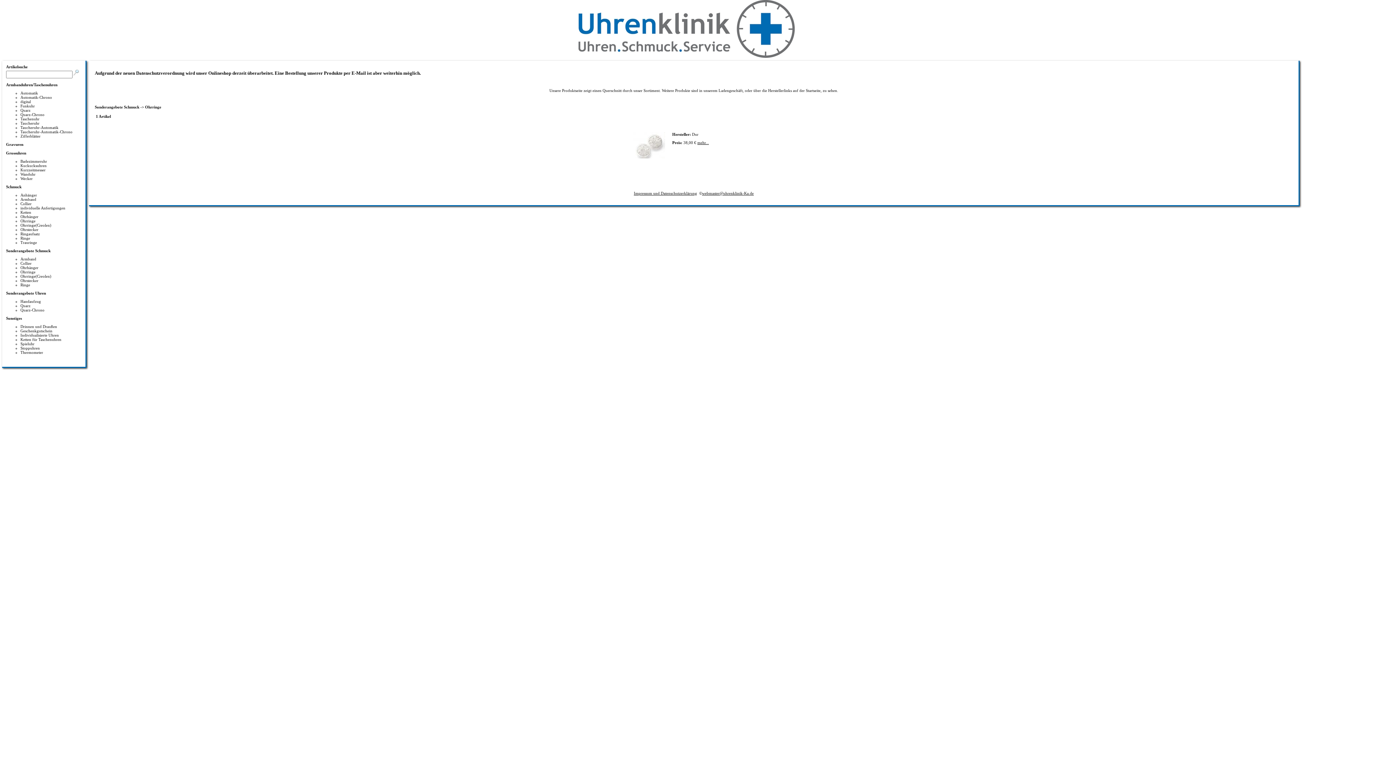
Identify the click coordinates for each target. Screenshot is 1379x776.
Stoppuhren (30, 348)
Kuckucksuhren (33, 165)
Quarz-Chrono (32, 114)
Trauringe (28, 242)
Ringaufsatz (30, 234)
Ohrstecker (29, 229)
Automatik (29, 93)
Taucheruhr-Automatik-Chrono (46, 132)
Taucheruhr (30, 123)
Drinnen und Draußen (38, 326)
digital (25, 102)
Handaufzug (30, 301)
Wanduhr (28, 174)
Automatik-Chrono (36, 97)
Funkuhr (27, 106)
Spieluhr (27, 344)
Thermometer (31, 352)
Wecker (26, 178)
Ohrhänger (29, 216)
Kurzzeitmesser (33, 170)
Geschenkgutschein (36, 331)
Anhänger (28, 195)
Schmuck (14, 187)
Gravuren (14, 144)
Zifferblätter (30, 136)
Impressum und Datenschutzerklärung (665, 193)
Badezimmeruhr (33, 161)
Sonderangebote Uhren (26, 293)
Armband (28, 199)
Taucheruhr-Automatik (39, 127)
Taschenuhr (30, 119)
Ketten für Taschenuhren (40, 339)
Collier (26, 204)
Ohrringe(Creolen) (35, 225)
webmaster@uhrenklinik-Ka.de (728, 193)
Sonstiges (14, 318)
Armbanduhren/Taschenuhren (31, 85)
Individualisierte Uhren (39, 335)
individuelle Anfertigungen (42, 208)
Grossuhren (16, 153)
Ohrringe (28, 221)
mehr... (703, 142)
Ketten (25, 212)
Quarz (25, 110)
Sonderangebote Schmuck (28, 251)
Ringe (25, 238)
